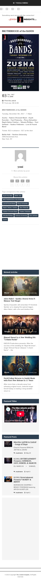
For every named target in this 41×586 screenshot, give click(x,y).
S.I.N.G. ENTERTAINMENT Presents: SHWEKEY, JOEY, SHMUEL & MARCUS (25, 460)
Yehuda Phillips (8, 215)
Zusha (5, 219)
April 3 (28, 471)
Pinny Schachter (22, 203)
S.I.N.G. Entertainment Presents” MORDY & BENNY (23, 479)
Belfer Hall (18, 195)
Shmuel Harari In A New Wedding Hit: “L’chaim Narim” (20, 338)
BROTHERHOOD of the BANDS (13, 199)
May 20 (28, 453)
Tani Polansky (24, 207)
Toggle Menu (22, 3)
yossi (11, 96)
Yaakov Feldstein (25, 211)
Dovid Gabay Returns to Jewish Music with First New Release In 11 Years (19, 379)
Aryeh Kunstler (7, 195)
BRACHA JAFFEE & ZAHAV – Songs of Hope (25, 443)
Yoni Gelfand (33, 215)
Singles (7, 331)
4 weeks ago (32, 331)
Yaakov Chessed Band (10, 211)
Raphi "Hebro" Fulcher (10, 207)
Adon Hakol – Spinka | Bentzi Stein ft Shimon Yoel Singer (19, 299)
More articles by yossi (22, 171)
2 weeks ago (32, 293)
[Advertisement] (20, 247)
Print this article (10, 101)
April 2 (28, 492)
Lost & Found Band (9, 203)
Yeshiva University (21, 215)
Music (6, 293)
